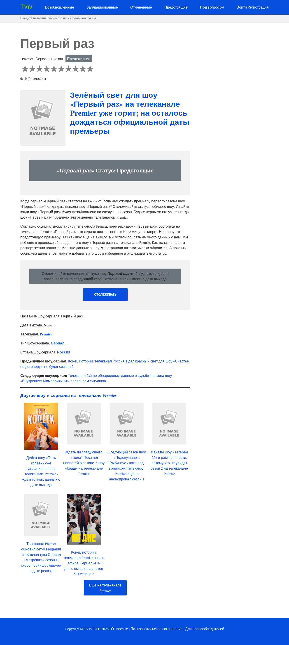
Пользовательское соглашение (157, 628)
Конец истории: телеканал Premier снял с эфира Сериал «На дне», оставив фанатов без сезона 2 (83, 563)
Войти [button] (242, 7)
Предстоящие (176, 7)
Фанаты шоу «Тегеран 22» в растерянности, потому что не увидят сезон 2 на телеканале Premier (169, 463)
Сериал (57, 343)
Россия (63, 352)
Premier (46, 334)
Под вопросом (212, 7)
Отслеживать (105, 294)
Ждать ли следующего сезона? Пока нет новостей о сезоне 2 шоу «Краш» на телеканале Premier (84, 463)
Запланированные (102, 7)
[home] (26, 7)
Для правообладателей (204, 628)
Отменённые (141, 7)
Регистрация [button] (258, 7)
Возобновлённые (59, 7)
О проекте (119, 628)
